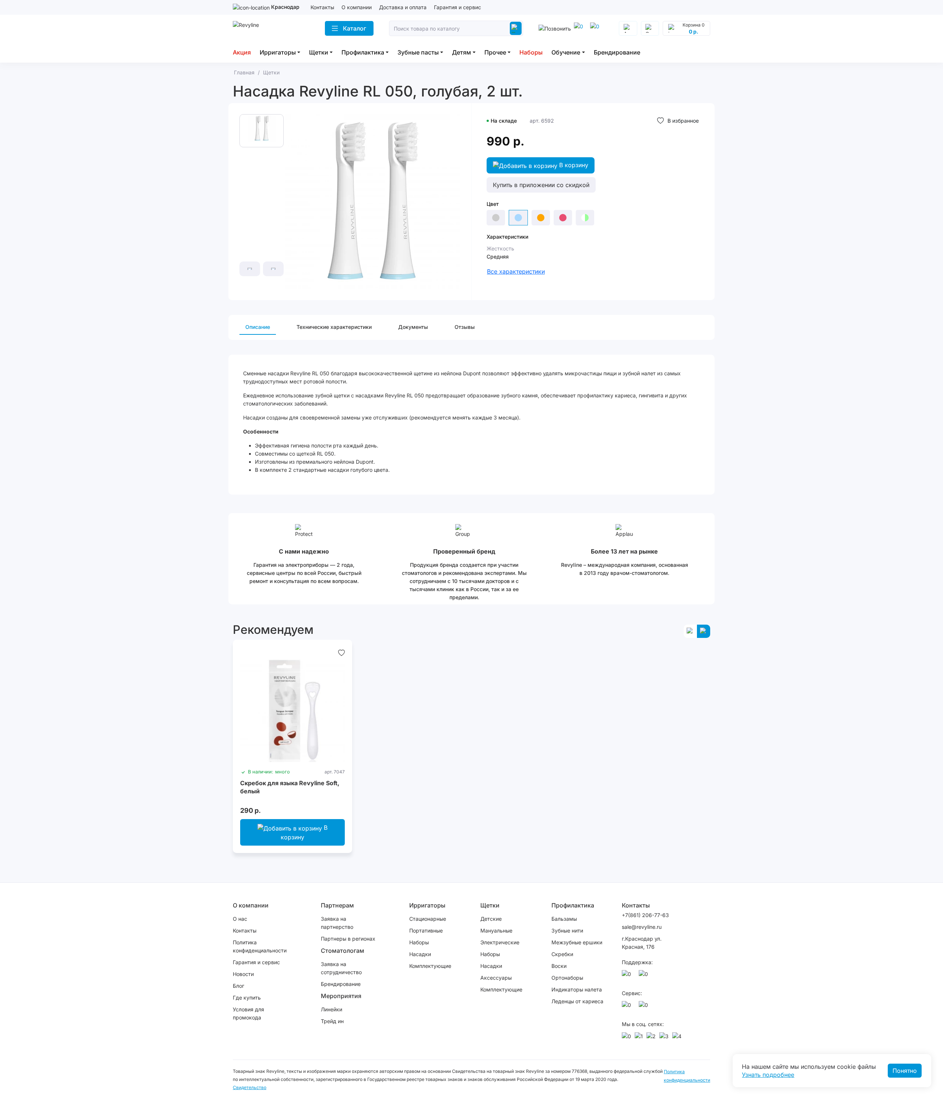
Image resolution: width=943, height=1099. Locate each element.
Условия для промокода (248, 1013)
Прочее (495, 52)
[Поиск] (516, 28)
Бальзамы (564, 919)
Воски (559, 966)
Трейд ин (332, 1021)
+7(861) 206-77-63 (645, 915)
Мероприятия (341, 996)
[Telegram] (580, 28)
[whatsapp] (596, 28)
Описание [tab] (257, 327)
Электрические (499, 942)
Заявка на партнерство (337, 923)
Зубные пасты (418, 52)
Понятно (905, 1070)
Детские (491, 919)
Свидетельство (249, 1087)
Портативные (426, 930)
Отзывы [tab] (465, 327)
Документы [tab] (413, 327)
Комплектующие (430, 966)
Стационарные (427, 919)
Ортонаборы (567, 978)
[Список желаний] (341, 652)
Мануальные (496, 930)
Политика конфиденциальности (260, 946)
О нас (240, 919)
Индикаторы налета (576, 989)
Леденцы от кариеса (577, 1001)
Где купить (247, 997)
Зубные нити (567, 930)
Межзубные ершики (576, 942)
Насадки (420, 954)
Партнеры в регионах (348, 938)
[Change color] (496, 217)
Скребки (562, 954)
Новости (243, 974)
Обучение (565, 52)
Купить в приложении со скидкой (541, 185)
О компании (356, 7)
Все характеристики (516, 271)
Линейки (331, 1009)
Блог (238, 986)
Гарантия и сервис (457, 7)
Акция (242, 52)
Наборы (531, 52)
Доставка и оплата (403, 7)
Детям (461, 52)
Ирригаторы (278, 52)
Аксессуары (496, 978)
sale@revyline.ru (642, 927)
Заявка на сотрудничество (341, 968)
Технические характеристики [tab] (334, 327)
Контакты (322, 7)
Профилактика (362, 52)
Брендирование (617, 52)
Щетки (318, 52)
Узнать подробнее (768, 1075)
